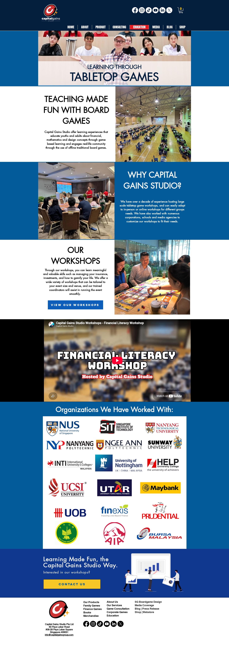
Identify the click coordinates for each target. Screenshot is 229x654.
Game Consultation (118, 608)
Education (113, 615)
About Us (113, 601)
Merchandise (91, 615)
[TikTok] (149, 10)
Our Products (91, 602)
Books (87, 612)
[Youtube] (156, 10)
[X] (169, 10)
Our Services (114, 605)
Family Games (91, 605)
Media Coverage (144, 605)
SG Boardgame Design (148, 601)
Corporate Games (117, 612)
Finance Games (92, 609)
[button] (180, 10)
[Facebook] (135, 10)
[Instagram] (142, 10)
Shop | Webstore (144, 612)
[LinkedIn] (162, 10)
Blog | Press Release (147, 608)
